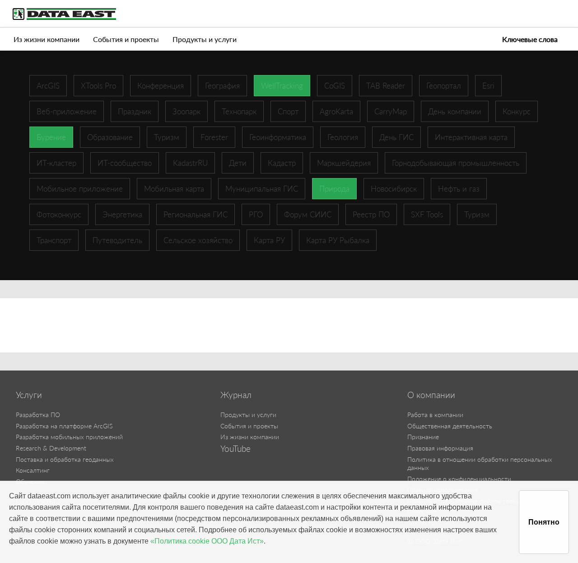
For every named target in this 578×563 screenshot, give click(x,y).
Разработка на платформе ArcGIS (64, 426)
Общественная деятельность (449, 426)
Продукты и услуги (204, 39)
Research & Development (51, 448)
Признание (423, 437)
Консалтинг (33, 470)
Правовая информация (440, 448)
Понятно (543, 522)
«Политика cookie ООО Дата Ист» (207, 541)
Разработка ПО (38, 414)
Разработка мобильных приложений (69, 437)
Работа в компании (435, 414)
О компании (431, 395)
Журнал (236, 395)
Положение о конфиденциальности (459, 479)
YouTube (235, 449)
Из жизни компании (46, 39)
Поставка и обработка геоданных (65, 459)
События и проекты (126, 39)
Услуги (29, 395)
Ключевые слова (530, 39)
